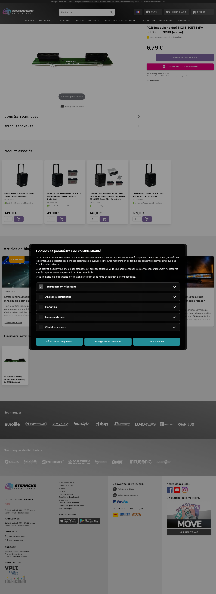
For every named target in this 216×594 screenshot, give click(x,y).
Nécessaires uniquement (59, 341)
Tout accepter (156, 341)
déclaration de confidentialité (120, 276)
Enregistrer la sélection (108, 341)
